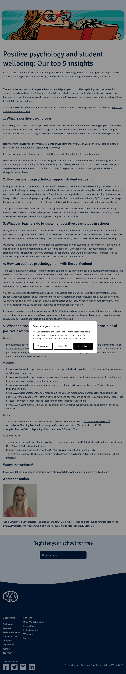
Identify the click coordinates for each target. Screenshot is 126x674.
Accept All (83, 346)
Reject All (63, 346)
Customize (43, 346)
